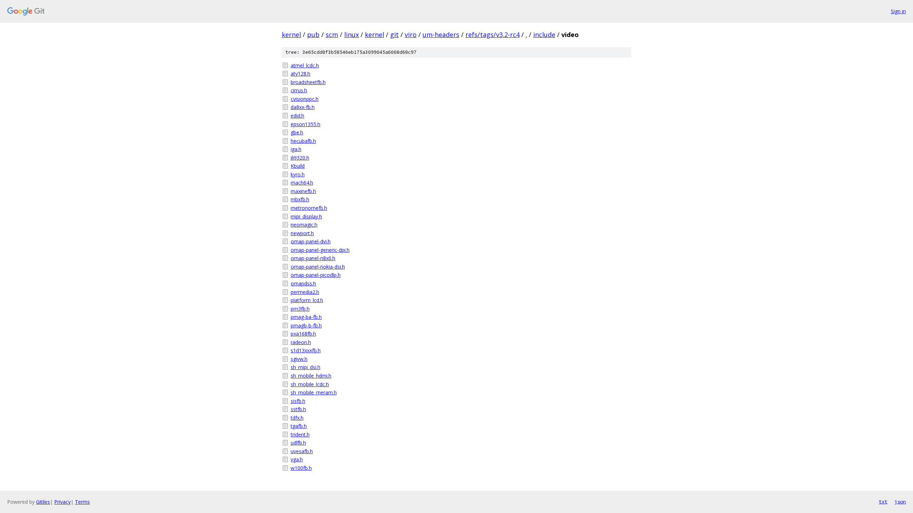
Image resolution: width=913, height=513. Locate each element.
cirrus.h (299, 90)
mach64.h (302, 182)
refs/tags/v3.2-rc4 (492, 34)
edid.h (297, 115)
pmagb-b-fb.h (306, 325)
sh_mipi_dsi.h (305, 367)
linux (351, 34)
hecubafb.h (303, 141)
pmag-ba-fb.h (306, 317)
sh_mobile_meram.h (314, 392)
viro (411, 34)
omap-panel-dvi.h (311, 241)
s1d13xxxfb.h (306, 350)
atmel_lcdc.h (305, 65)
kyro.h (298, 174)
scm (332, 34)
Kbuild (298, 165)
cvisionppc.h (304, 98)
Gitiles (43, 501)
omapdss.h (303, 283)
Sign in (898, 11)
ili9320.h (300, 157)
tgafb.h (299, 426)
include (544, 34)
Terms (82, 501)
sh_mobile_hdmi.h (311, 375)
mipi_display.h (306, 216)
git (394, 34)
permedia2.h (305, 292)
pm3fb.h (300, 308)
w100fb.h (301, 468)
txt (883, 501)
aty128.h (300, 73)
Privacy (62, 501)
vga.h (297, 459)
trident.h (300, 434)
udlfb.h (298, 442)
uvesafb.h (302, 451)
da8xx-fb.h (303, 107)
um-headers (441, 34)
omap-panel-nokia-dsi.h (318, 266)
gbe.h (297, 132)
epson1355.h (305, 124)
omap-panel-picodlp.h (316, 274)
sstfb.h (298, 409)
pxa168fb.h (303, 333)
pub (313, 34)
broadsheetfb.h (308, 82)
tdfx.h (297, 417)
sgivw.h (299, 359)
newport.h (302, 233)
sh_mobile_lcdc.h (310, 384)
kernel (291, 34)
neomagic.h (304, 224)
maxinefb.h (303, 191)
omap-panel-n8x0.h (313, 258)
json (900, 501)
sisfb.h (298, 401)
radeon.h (301, 342)
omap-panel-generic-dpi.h (320, 250)
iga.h (296, 149)
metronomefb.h (309, 207)
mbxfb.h (300, 199)
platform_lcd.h (307, 300)
